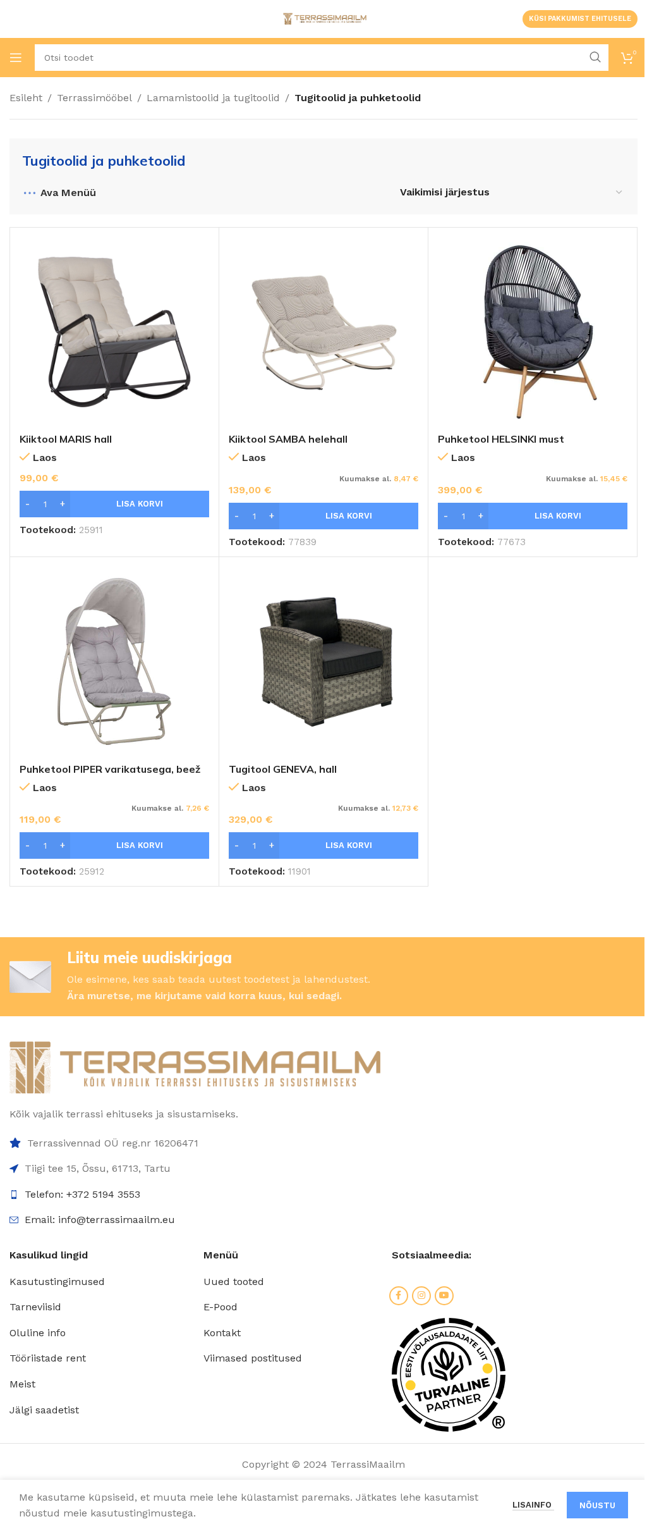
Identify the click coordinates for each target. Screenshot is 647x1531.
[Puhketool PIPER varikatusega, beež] (114, 661)
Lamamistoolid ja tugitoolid (213, 98)
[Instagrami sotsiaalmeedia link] (421, 1295)
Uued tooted (233, 1282)
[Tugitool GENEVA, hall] (323, 661)
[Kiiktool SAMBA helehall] (323, 332)
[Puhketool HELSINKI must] (532, 332)
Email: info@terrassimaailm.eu (100, 1220)
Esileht (25, 98)
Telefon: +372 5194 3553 (82, 1194)
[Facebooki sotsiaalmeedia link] (398, 1295)
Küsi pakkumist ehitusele (580, 19)
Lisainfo (533, 1504)
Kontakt (222, 1333)
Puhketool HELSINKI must (501, 439)
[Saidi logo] (323, 18)
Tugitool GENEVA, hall (283, 769)
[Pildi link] (194, 1067)
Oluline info (37, 1333)
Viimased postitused (252, 1358)
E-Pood (220, 1307)
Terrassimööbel (94, 98)
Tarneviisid (35, 1307)
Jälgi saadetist (44, 1410)
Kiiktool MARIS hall (66, 439)
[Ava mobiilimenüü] (15, 57)
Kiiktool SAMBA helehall (288, 439)
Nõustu (597, 1505)
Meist (22, 1384)
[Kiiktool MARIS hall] (114, 332)
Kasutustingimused (57, 1282)
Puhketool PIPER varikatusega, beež (110, 769)
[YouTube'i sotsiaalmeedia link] (444, 1295)
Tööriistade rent (47, 1358)
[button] (114, 504)
